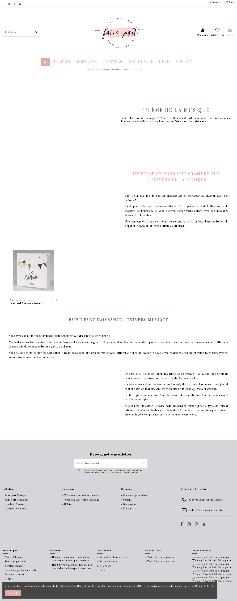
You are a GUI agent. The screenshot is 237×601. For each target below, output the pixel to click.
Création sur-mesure (16, 509)
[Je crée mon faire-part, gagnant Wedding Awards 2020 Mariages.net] (213, 572)
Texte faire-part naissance (161, 557)
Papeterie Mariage (15, 504)
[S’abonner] (143, 463)
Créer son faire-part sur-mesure (82, 495)
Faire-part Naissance (16, 500)
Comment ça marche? (135, 495)
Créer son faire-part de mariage (81, 500)
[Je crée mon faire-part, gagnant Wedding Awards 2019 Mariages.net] (213, 579)
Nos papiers (129, 504)
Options (127, 500)
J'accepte (13, 593)
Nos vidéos (105, 566)
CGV (198, 586)
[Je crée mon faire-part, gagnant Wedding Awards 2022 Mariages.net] (213, 559)
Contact (9, 579)
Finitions (128, 509)
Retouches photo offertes (113, 557)
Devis (102, 570)
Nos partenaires (108, 561)
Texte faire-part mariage (160, 561)
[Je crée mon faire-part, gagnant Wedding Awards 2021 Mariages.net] (213, 565)
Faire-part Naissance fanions (26, 303)
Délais (67, 504)
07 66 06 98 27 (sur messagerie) (206, 500)
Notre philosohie (14, 557)
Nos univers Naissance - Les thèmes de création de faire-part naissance (72, 567)
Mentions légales (14, 566)
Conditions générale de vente (20, 570)
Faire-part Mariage (15, 495)
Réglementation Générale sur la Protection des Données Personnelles (97, 586)
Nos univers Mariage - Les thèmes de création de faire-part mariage (71, 559)
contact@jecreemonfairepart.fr (205, 510)
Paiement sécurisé (14, 574)
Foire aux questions (15, 561)
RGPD (210, 586)
